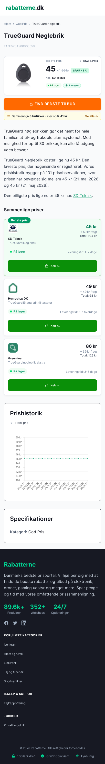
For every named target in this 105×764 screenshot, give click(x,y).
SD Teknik (82, 195)
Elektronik (11, 663)
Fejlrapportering (14, 703)
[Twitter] (15, 623)
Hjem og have (13, 654)
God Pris (21, 24)
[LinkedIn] (23, 623)
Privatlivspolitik (14, 725)
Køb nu (55, 266)
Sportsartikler (13, 681)
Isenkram (10, 644)
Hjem (7, 24)
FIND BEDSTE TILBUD (54, 103)
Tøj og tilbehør (13, 672)
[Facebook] (6, 623)
